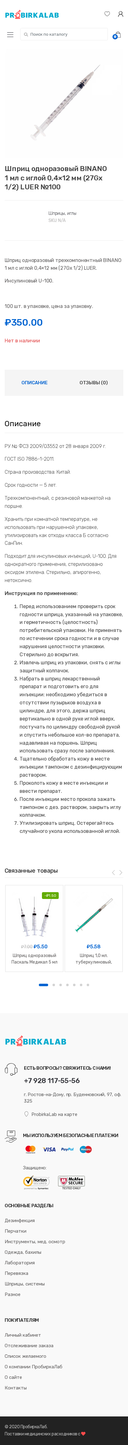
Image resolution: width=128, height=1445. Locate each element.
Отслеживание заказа (29, 1345)
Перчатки (15, 1231)
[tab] (34, 383)
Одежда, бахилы (23, 1252)
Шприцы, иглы (62, 213)
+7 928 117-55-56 (52, 1081)
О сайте (13, 1377)
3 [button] (60, 985)
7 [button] (88, 985)
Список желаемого (25, 1356)
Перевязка (16, 1273)
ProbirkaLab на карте (54, 1114)
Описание (34, 383)
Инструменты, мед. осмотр (35, 1241)
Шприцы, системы (25, 1284)
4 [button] (67, 985)
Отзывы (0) (94, 383)
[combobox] (64, 34)
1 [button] (43, 985)
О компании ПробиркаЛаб (33, 1367)
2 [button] (54, 985)
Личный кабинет (23, 1335)
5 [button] (74, 985)
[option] (64, 103)
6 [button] (81, 985)
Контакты (16, 1388)
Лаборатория (20, 1263)
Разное (13, 1294)
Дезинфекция (20, 1220)
